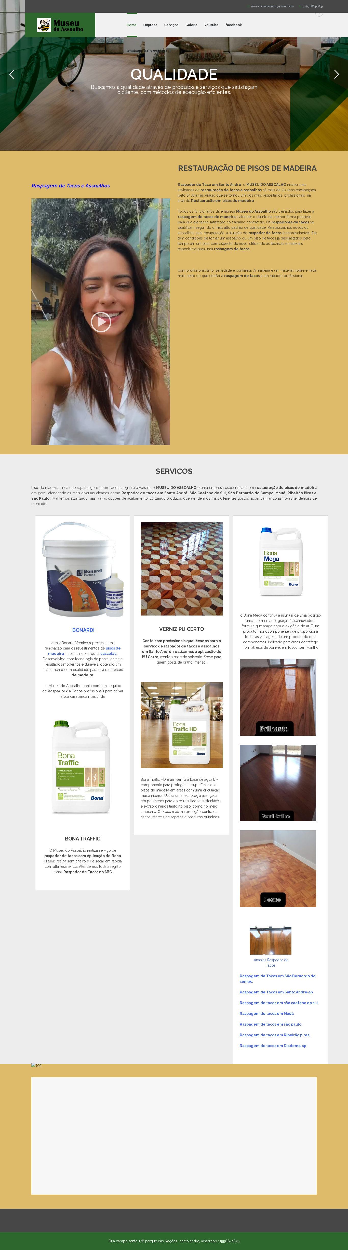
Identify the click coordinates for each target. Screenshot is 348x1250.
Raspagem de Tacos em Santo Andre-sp (276, 992)
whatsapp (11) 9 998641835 (149, 51)
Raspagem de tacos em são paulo (270, 1024)
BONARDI (83, 630)
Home (132, 25)
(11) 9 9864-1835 (312, 6)
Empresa (150, 25)
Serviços (171, 25)
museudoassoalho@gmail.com (272, 6)
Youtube (211, 25)
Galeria (191, 25)
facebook (233, 25)
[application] (100, 321)
